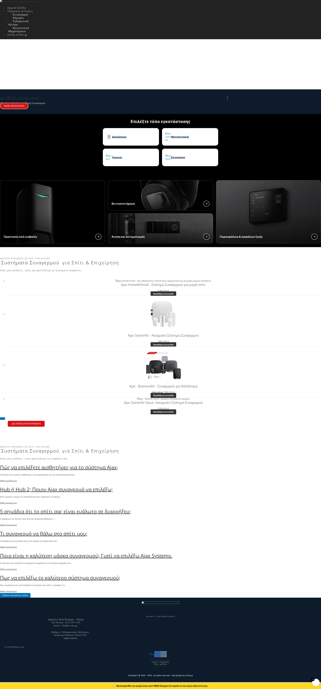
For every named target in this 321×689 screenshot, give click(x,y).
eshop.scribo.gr (17, 34)
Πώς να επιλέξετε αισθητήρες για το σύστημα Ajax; (59, 467)
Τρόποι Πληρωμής (160, 662)
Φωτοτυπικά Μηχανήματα (19, 29)
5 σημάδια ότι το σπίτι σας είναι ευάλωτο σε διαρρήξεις (65, 511)
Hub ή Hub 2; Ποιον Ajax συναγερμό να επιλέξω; (56, 489)
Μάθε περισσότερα (8, 481)
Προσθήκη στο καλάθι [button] (163, 294)
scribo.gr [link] (189, 675)
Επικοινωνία (160, 666)
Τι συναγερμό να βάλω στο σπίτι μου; (43, 533)
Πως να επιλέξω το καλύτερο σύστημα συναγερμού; (60, 577)
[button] (127, 4)
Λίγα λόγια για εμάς (161, 659)
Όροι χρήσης (160, 664)
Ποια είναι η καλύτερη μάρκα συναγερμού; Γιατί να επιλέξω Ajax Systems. (86, 555)
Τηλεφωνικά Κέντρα (19, 23)
